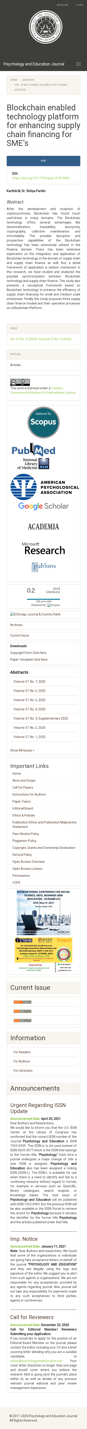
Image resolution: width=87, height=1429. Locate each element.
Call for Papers (22, 787)
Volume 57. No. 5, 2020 (30, 700)
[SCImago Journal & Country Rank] (43, 614)
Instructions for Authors (29, 794)
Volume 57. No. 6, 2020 (30, 691)
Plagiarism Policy (24, 841)
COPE (16, 882)
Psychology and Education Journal (34, 64)
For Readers (22, 1052)
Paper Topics (21, 801)
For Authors (22, 1061)
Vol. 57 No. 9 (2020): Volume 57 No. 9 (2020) (41, 84)
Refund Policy (22, 855)
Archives (28, 79)
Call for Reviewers (32, 1317)
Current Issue (19, 635)
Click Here (39, 653)
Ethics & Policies (23, 815)
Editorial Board (22, 808)
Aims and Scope (23, 780)
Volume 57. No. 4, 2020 (30, 709)
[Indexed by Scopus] (43, 422)
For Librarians (23, 1070)
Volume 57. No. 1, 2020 (30, 737)
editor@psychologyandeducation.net (36, 1361)
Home (13, 79)
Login (79, 5)
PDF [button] (43, 160)
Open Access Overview (28, 861)
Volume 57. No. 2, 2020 (30, 727)
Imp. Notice (24, 1239)
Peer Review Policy (25, 834)
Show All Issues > (22, 750)
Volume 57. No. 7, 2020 (30, 681)
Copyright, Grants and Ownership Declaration (43, 848)
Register (62, 5)
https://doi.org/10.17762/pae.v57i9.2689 (40, 178)
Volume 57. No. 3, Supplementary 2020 (41, 718)
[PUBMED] (33, 456)
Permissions (21, 875)
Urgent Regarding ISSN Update (38, 1108)
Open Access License (27, 868)
